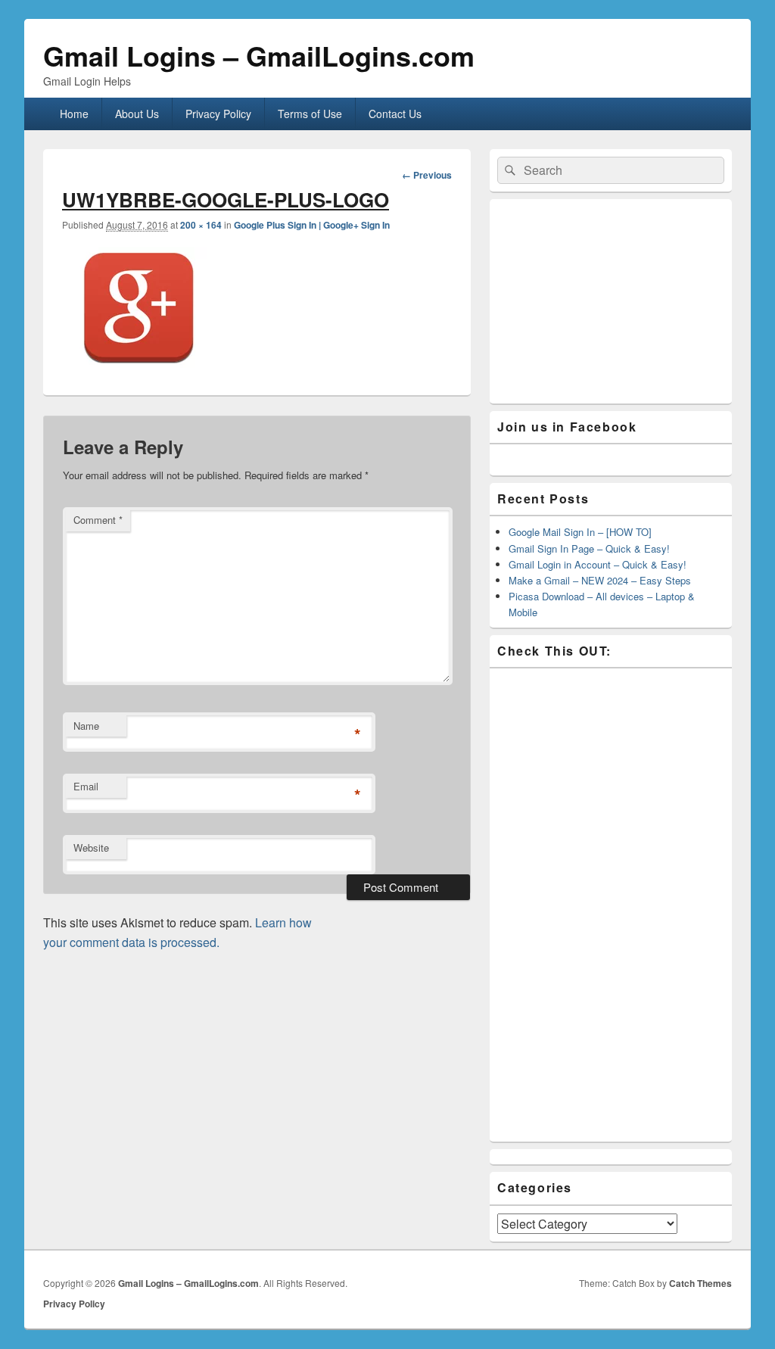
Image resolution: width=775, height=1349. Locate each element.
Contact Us (395, 113)
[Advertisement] (610, 301)
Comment (98, 519)
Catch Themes (700, 1283)
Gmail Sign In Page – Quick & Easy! (589, 548)
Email (85, 786)
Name (86, 725)
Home (74, 113)
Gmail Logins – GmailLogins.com (259, 55)
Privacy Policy (218, 113)
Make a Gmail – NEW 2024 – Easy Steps (600, 580)
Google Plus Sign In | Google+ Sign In (312, 225)
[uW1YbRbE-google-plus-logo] (137, 366)
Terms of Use (310, 113)
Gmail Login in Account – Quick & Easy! (597, 564)
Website (91, 847)
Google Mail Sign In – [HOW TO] (580, 532)
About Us (137, 113)
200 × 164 (201, 225)
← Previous (427, 175)
